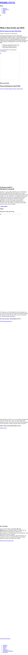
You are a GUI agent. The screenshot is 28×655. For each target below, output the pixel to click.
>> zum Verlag (3, 51)
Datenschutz (5, 652)
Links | (4, 648)
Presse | (5, 647)
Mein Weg (5, 8)
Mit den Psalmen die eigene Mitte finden (10, 31)
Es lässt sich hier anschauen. (8, 316)
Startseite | (5, 645)
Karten (4, 13)
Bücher (4, 10)
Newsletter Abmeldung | (8, 651)
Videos (4, 11)
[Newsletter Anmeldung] (14, 540)
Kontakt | (5, 646)
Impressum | (6, 649)
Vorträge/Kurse (6, 9)
